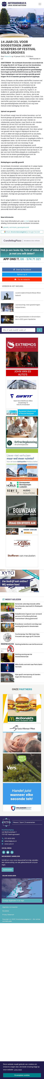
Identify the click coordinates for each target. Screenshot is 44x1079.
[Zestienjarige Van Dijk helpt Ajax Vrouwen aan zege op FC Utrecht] (7, 637)
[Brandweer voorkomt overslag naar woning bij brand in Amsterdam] (7, 627)
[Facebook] (4, 852)
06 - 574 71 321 (30, 259)
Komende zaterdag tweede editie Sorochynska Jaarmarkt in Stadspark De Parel (28, 606)
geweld (5, 227)
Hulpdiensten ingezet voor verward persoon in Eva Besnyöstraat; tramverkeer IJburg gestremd (28, 616)
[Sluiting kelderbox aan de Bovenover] (7, 647)
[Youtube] (8, 852)
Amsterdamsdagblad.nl (17, 3)
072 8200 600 (9, 838)
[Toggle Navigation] (39, 4)
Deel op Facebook (23, 270)
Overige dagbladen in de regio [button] (13, 900)
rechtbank (13, 227)
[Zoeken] (39, 330)
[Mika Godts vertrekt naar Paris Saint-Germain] (7, 667)
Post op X (23, 274)
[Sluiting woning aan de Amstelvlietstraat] (7, 657)
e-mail (26, 221)
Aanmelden (7, 870)
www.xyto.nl (8, 844)
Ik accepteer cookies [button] (22, 1075)
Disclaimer (5, 911)
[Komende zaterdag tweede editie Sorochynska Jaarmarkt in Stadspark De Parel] (7, 607)
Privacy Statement (8, 914)
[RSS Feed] (12, 852)
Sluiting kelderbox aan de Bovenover (29, 644)
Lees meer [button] (18, 1070)
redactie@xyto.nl (10, 841)
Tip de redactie (24, 279)
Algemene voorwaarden (10, 907)
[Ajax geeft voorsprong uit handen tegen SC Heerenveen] (7, 677)
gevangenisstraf (23, 227)
